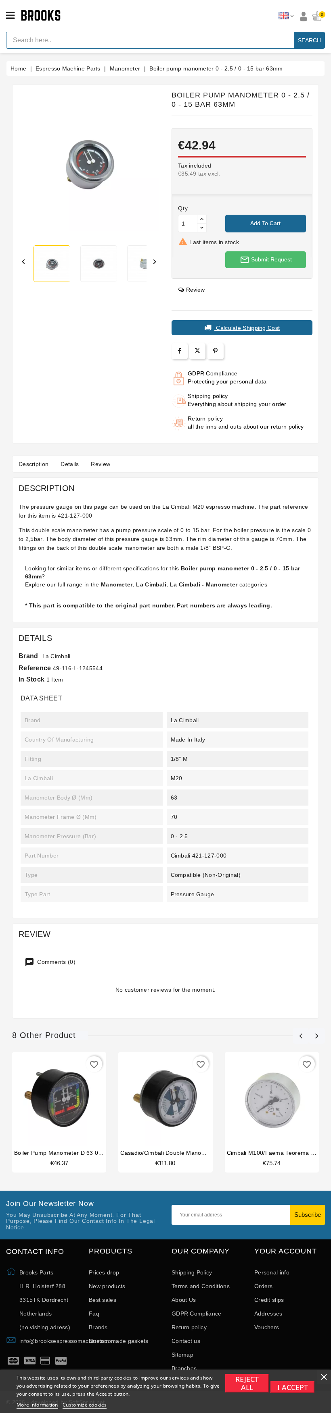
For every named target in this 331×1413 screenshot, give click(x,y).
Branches (184, 1368)
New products (107, 1286)
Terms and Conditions (201, 1286)
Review (100, 464)
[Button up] (202, 219)
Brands (98, 1327)
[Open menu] (10, 15)
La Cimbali (56, 656)
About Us (184, 1300)
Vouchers (266, 1327)
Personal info (271, 1272)
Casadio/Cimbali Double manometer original (179, 1153)
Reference (35, 668)
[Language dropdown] (286, 16)
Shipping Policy (192, 1272)
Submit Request (266, 260)
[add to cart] (51, 1098)
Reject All (247, 1383)
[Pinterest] (215, 351)
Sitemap (182, 1354)
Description (33, 464)
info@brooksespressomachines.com (67, 1341)
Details (70, 464)
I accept (292, 1387)
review (195, 289)
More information (37, 1404)
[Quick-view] (67, 1098)
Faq (94, 1313)
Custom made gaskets (119, 1341)
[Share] (179, 351)
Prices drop (104, 1272)
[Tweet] (197, 351)
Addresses (268, 1313)
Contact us (186, 1341)
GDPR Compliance (197, 1313)
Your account (285, 1251)
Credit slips (269, 1300)
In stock (31, 679)
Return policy (189, 1327)
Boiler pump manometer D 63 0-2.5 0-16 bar (74, 1153)
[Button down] (202, 227)
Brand (28, 656)
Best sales (102, 1300)
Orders (263, 1286)
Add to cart (265, 223)
